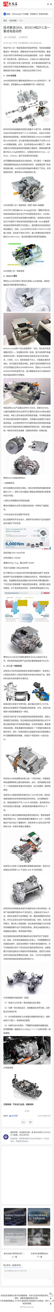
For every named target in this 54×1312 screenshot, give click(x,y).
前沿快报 (13, 20)
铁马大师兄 (38, 1132)
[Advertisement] (27, 1175)
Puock (32, 1307)
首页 (5, 20)
